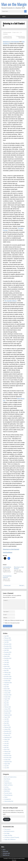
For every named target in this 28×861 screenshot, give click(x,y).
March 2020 (6, 688)
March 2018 (6, 725)
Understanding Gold (7, 37)
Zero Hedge (6, 833)
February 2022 (7, 668)
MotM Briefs (7, 791)
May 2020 (6, 684)
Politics (6, 797)
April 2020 (6, 686)
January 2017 (7, 753)
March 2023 (6, 656)
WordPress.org (6, 855)
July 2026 (6, 636)
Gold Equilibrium (7, 567)
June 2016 (6, 767)
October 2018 (7, 713)
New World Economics (9, 831)
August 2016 (7, 763)
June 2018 (6, 721)
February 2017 (7, 751)
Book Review (7, 779)
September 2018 (8, 715)
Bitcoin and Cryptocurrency (10, 777)
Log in (4, 849)
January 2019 (7, 709)
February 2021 (7, 672)
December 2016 (7, 755)
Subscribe (6, 819)
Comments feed (6, 853)
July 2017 (6, 741)
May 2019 (6, 703)
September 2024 (8, 648)
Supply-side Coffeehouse (9, 839)
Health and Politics (8, 785)
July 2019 (6, 700)
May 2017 (6, 745)
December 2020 (7, 676)
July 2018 (6, 719)
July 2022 (6, 660)
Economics (6, 781)
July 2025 (6, 642)
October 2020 (7, 680)
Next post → (22, 585)
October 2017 (7, 735)
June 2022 (6, 662)
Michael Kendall (7, 32)
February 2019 (7, 707)
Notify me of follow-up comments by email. (14, 620)
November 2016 (7, 757)
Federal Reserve (8, 36)
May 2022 (6, 664)
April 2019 (6, 705)
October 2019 (7, 696)
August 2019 (7, 698)
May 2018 (6, 723)
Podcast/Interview (8, 795)
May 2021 (6, 670)
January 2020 (7, 692)
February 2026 (7, 638)
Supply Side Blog (8, 835)
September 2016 (8, 761)
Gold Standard (22, 37)
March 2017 (6, 749)
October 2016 (7, 759)
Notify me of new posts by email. (12, 622)
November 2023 (7, 652)
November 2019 (7, 694)
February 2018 (7, 727)
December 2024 (7, 644)
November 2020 (7, 678)
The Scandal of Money (10, 300)
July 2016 (6, 765)
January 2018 (7, 729)
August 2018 (7, 717)
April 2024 (6, 650)
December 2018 (7, 711)
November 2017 (7, 733)
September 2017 (8, 737)
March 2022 (6, 666)
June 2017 (6, 743)
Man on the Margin (14, 4)
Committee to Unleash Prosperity (11, 837)
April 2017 (6, 747)
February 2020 (7, 690)
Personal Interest (8, 793)
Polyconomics (7, 829)
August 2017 (7, 739)
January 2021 (7, 674)
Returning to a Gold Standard (11, 41)
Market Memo (7, 789)
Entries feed (5, 851)
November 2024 (7, 646)
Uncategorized (7, 799)
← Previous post (6, 585)
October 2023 (7, 654)
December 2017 (7, 731)
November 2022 (7, 658)
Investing (6, 787)
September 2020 (8, 682)
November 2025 (7, 640)
